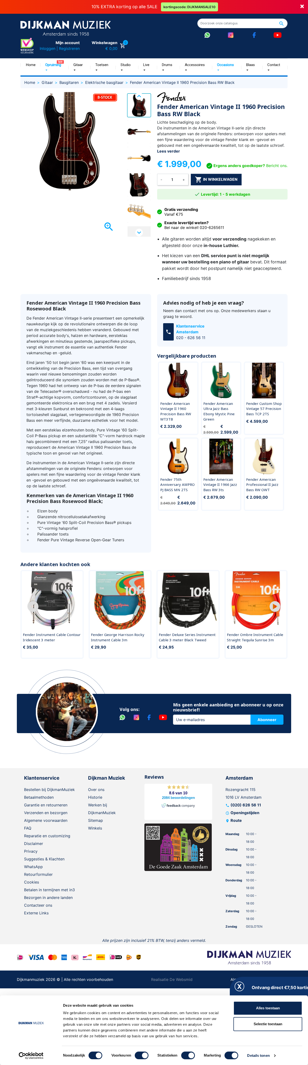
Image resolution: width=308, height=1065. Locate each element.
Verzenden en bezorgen (45, 812)
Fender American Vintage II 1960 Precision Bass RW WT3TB (175, 411)
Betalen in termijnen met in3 (49, 889)
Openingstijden (245, 812)
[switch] (141, 1055)
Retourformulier (38, 874)
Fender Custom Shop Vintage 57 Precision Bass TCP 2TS (264, 408)
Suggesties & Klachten (44, 859)
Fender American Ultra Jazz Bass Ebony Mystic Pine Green (219, 411)
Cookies (31, 882)
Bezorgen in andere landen (48, 897)
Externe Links (36, 913)
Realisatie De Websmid (171, 979)
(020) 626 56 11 (246, 805)
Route (236, 820)
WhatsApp (33, 866)
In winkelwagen (216, 179)
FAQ (27, 828)
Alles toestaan (268, 1008)
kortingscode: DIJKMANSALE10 (189, 7)
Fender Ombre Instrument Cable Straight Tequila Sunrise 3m (255, 637)
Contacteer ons (38, 905)
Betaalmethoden (39, 797)
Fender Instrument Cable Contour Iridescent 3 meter (52, 637)
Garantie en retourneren (45, 805)
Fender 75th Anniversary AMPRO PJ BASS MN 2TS (177, 484)
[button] (33, 606)
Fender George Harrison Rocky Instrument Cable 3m (117, 637)
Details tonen (258, 1055)
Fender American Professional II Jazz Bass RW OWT (262, 484)
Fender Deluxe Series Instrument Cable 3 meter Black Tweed (187, 637)
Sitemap (95, 820)
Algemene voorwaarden (45, 820)
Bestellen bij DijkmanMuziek (49, 789)
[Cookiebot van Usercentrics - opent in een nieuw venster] (31, 1055)
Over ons (96, 789)
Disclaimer (33, 843)
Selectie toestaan (268, 1024)
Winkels (95, 828)
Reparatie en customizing (47, 835)
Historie (95, 797)
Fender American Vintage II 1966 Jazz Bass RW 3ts (220, 484)
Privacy (31, 851)
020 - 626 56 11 (190, 337)
